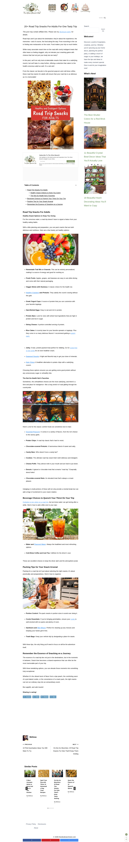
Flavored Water (40, 544)
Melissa (30, 795)
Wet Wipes (41, 628)
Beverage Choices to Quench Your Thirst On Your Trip (46, 198)
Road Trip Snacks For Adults (37, 190)
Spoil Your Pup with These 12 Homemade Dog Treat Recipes (43, 786)
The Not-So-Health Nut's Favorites (42, 196)
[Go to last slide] (26, 788)
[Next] (75, 788)
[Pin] (29, 82)
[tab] (52, 808)
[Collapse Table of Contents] (76, 185)
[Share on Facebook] (32, 840)
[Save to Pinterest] (50, 840)
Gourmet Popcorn (33, 432)
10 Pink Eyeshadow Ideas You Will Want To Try (35, 748)
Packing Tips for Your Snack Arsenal (40, 201)
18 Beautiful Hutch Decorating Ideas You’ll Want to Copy (95, 202)
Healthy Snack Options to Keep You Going (45, 193)
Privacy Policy (31, 824)
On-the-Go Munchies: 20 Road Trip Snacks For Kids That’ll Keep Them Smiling (65, 749)
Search (86, 26)
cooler (73, 619)
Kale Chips (30, 362)
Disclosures (42, 824)
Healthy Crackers (32, 293)
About (36, 828)
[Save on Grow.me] (69, 840)
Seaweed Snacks (32, 356)
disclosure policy (65, 32)
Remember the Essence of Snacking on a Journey (45, 204)
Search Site (103, 30)
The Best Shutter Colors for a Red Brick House (94, 119)
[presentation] (29, 773)
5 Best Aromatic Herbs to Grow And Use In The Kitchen (30, 786)
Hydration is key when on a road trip (35, 502)
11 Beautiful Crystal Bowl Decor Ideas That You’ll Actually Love (95, 157)
